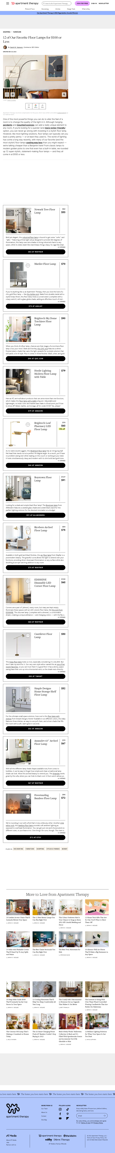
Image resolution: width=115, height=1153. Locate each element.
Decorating (45, 9)
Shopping (6, 32)
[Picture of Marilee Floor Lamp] (18, 275)
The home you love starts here (89, 1094)
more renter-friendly (55, 128)
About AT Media (11, 1140)
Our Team (44, 1108)
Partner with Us (11, 1145)
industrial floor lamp (30, 237)
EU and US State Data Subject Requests (97, 1139)
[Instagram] (60, 1109)
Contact (43, 1116)
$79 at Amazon (35, 410)
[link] (18, 918)
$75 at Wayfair (35, 567)
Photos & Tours (30, 9)
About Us (44, 1112)
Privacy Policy (98, 1123)
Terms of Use (85, 1123)
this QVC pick (43, 348)
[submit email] (104, 1115)
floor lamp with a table (27, 401)
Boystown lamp (52, 505)
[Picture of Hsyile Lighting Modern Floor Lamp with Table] (18, 381)
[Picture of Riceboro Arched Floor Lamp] (18, 538)
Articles (57, 9)
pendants (7, 125)
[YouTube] (60, 1118)
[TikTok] (67, 1109)
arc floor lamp (46, 555)
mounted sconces (25, 125)
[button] (64, 94)
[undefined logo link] (24, 3)
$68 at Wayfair (35, 622)
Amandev (56, 773)
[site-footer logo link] (11, 1136)
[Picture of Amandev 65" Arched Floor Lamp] (18, 751)
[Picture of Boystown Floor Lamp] (18, 488)
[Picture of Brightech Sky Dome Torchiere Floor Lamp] (18, 329)
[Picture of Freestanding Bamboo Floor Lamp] (18, 806)
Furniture (17, 32)
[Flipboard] (67, 1118)
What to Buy (86, 9)
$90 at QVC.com (35, 358)
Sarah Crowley (11, 100)
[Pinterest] (67, 1113)
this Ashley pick (33, 294)
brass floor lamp (16, 661)
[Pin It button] (12, 94)
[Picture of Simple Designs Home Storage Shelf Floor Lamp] (18, 699)
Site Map (44, 1120)
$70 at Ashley (35, 306)
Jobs (7, 1142)
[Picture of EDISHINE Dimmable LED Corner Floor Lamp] (18, 590)
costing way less (34, 142)
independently (61, 113)
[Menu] (7, 3)
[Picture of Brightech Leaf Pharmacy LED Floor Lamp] (18, 434)
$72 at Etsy (35, 837)
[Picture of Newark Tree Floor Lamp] (18, 220)
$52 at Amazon (35, 728)
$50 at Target (35, 676)
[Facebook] (60, 1113)
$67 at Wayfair (35, 783)
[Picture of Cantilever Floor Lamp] (18, 645)
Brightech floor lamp (38, 450)
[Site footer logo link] (22, 1110)
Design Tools (71, 9)
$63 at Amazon (35, 465)
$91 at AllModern (36, 515)
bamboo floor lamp (25, 825)
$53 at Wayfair (35, 251)
